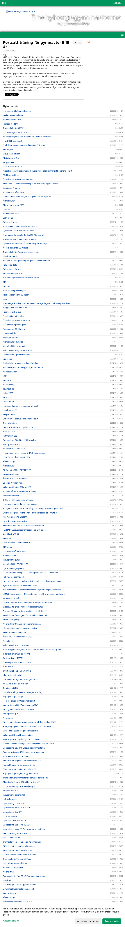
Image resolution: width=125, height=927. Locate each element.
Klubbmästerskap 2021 (13, 675)
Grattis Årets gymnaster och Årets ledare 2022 (23, 607)
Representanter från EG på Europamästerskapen (24, 876)
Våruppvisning (9, 893)
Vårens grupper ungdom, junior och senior (21, 739)
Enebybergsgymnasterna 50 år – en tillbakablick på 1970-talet (30, 513)
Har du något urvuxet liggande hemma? (20, 884)
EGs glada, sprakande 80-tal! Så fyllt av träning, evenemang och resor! (33, 508)
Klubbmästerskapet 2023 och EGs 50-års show (23, 525)
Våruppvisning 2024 (11, 444)
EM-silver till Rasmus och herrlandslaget (20, 419)
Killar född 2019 (10, 265)
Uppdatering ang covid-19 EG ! (16, 825)
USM (5, 299)
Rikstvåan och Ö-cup (12, 312)
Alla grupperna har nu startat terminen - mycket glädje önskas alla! (32, 590)
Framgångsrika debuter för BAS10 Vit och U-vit (23, 235)
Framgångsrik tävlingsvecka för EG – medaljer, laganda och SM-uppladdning (37, 303)
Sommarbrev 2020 (11, 790)
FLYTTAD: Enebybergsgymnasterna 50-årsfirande (24, 530)
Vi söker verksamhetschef (14, 632)
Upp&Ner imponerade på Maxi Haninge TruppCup (25, 243)
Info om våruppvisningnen (14, 325)
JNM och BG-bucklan (12, 166)
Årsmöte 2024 (9, 466)
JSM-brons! (8, 218)
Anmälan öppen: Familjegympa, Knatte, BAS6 (23, 367)
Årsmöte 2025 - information (15, 346)
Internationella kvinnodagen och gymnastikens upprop (27, 196)
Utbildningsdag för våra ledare (16, 355)
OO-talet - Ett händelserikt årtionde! (18, 500)
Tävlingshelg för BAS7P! (13, 128)
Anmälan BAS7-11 (11, 534)
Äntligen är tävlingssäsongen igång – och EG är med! (26, 260)
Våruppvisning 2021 (11, 714)
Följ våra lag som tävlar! (13, 577)
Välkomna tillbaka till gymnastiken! (18, 735)
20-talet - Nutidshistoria (13, 483)
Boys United (8, 402)
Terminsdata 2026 (11, 213)
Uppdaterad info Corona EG (15, 820)
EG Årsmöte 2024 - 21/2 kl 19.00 (17, 470)
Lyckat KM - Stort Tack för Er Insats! (18, 231)
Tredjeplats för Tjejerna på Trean (17, 859)
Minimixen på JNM (11, 158)
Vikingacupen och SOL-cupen (16, 295)
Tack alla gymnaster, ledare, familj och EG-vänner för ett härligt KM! (32, 649)
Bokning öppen (10, 222)
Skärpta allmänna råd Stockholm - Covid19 (21, 782)
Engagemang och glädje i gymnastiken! (20, 773)
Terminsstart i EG (10, 688)
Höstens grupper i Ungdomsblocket (19, 701)
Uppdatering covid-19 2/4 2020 (16, 808)
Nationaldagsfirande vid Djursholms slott (21, 278)
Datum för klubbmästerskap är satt (18, 889)
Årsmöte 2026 (9, 201)
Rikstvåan (7, 397)
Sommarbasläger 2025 (13, 273)
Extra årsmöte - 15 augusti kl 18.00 (18, 543)
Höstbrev (7, 880)
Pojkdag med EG (10, 124)
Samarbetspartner (11, 496)
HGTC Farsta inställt (11, 837)
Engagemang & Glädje (13, 696)
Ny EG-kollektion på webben (15, 684)
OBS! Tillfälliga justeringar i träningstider (20, 731)
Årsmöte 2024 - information (15, 478)
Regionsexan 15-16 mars (14, 329)
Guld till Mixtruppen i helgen (15, 863)
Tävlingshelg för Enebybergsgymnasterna (21, 252)
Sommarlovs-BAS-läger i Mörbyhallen (19, 440)
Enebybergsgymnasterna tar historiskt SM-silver (24, 145)
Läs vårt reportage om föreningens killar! (21, 679)
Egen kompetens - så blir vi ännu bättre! (20, 585)
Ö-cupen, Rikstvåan (11, 154)
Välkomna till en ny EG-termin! (16, 645)
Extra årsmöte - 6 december (15, 521)
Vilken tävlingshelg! (11, 620)
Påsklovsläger (9, 461)
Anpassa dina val (11, 921)
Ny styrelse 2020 (10, 816)
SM (4, 282)
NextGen (7, 209)
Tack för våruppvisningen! (14, 290)
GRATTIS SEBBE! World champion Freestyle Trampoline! (27, 602)
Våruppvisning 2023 (11, 560)
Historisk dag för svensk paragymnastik (20, 406)
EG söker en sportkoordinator (16, 756)
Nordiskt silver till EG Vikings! (16, 248)
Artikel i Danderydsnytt (13, 867)
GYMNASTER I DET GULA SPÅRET (17, 671)
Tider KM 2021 (9, 667)
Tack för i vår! (9, 431)
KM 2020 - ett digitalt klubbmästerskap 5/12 (22, 761)
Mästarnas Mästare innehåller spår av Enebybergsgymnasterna (30, 184)
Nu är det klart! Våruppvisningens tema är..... (22, 624)
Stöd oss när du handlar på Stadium (19, 846)
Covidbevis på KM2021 (13, 658)
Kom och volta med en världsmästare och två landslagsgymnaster (32, 581)
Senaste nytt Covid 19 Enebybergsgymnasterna (23, 752)
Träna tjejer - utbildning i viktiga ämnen (20, 239)
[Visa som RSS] (89, 42)
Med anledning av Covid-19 (15, 833)
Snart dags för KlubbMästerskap (17, 850)
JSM (5, 376)
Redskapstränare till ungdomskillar (18, 427)
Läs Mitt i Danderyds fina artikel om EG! (20, 628)
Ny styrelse (8, 718)
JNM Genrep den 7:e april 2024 (16, 457)
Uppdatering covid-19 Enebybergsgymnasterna (24, 829)
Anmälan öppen (10, 372)
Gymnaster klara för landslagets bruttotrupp (22, 842)
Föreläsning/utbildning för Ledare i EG (19, 769)
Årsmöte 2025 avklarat (13, 342)
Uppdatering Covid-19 (12, 812)
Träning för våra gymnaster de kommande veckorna (25, 778)
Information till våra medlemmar (17, 111)
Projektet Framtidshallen (13, 316)
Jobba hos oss (9, 799)
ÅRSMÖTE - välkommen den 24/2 (17, 637)
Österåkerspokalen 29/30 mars (16, 320)
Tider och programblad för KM (16, 654)
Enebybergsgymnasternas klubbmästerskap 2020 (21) (27, 726)
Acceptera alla (112, 921)
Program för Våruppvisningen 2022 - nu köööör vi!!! (25, 611)
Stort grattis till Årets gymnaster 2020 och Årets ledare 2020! (29, 722)
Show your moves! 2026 (13, 205)
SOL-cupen (8, 149)
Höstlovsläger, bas (11, 256)
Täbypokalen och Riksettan (15, 308)
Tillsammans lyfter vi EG (13, 192)
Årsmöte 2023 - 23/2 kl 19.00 (15, 564)
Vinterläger (7, 359)
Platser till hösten (10, 555)
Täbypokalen (8, 162)
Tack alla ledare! (10, 423)
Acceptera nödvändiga (88, 921)
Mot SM (6, 286)
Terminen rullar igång (12, 598)
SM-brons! (7, 547)
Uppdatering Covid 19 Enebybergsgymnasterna (24, 748)
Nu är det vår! (8, 872)
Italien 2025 (8, 393)
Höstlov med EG (10, 410)
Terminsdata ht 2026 (12, 119)
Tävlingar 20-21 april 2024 (14, 449)
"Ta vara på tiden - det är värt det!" (17, 662)
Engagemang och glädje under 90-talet (20, 504)
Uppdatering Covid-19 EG (14, 803)
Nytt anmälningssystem (13, 568)
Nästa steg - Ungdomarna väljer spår (19, 786)
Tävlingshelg (8, 384)
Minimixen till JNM (11, 474)
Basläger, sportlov (11, 337)
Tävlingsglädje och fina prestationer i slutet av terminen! (27, 137)
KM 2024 (7, 380)
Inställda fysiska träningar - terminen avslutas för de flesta (28, 743)
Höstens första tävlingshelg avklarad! (19, 855)
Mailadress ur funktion (13, 115)
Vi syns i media (9, 414)
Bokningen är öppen (12, 269)
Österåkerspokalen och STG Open (18, 179)
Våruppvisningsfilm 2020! (14, 795)
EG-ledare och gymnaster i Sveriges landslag (22, 692)
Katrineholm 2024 (10, 436)
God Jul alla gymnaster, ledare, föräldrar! (20, 363)
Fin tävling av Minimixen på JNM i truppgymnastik (24, 453)
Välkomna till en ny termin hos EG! (17, 350)
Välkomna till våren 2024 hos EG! (17, 487)
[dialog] (62, 915)
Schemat (7, 538)
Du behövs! (8, 641)
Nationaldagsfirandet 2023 (14, 551)
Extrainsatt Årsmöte (11, 188)
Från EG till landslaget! (12, 141)
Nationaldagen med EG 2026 (15, 132)
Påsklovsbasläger (11, 175)
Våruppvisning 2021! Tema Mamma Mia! (20, 705)
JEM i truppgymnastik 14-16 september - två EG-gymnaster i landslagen (34, 594)
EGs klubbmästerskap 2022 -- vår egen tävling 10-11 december (30, 572)
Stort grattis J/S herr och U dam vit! (18, 709)
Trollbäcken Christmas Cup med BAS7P (20, 226)
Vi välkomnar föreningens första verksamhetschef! (25, 615)
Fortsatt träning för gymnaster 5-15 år (19, 765)
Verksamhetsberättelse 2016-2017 (18, 902)
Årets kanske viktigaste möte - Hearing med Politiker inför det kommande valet (37, 171)
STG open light (9, 333)
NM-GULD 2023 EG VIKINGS (15, 517)
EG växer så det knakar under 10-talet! (19, 491)
